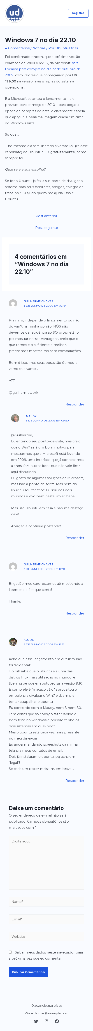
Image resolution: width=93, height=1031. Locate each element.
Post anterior (46, 216)
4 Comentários (17, 48)
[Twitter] (36, 1021)
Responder (74, 404)
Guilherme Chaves (38, 301)
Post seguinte (46, 228)
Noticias (39, 48)
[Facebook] (57, 1021)
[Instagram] (46, 1021)
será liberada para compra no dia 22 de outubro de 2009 (43, 69)
